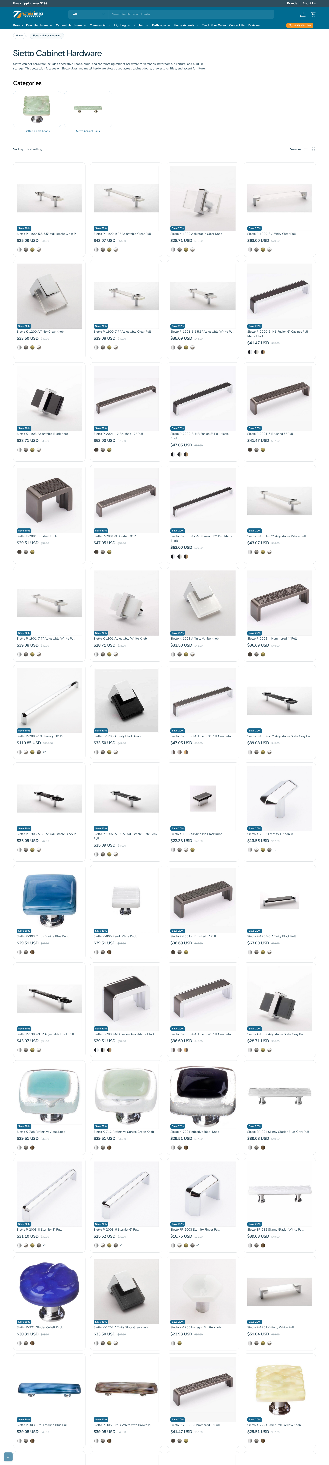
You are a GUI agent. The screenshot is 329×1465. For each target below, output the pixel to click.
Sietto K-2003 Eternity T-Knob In (270, 834)
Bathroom (159, 25)
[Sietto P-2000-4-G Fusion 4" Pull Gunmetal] (203, 998)
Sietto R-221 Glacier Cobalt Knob (40, 1327)
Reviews (254, 25)
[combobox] (171, 14)
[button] (313, 14)
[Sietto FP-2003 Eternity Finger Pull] (203, 1194)
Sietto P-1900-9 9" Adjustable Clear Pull (122, 234)
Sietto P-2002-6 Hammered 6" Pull (195, 1425)
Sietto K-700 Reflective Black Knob (194, 1132)
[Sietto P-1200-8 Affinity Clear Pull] (279, 198)
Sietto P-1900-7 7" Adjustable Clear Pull (122, 332)
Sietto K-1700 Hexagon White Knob (195, 1327)
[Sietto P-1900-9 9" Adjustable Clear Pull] (126, 198)
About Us (309, 3)
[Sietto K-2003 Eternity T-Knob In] (279, 798)
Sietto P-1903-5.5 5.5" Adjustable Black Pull (48, 834)
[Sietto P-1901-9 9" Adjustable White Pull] (279, 500)
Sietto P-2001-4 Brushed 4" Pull (193, 936)
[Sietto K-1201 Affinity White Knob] (203, 603)
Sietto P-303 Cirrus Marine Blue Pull (42, 1425)
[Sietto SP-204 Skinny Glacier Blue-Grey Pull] (279, 1096)
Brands (292, 3)
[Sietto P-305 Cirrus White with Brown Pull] (126, 1389)
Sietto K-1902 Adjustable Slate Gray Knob (276, 1034)
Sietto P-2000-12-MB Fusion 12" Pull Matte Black (201, 538)
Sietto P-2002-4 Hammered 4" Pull (272, 639)
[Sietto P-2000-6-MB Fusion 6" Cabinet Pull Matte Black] (279, 296)
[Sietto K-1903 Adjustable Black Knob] (49, 398)
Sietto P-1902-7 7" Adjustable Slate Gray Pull (279, 736)
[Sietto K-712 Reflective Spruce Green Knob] (126, 1096)
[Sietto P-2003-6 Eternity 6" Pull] (126, 1194)
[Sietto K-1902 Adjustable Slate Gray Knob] (279, 998)
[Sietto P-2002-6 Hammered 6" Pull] (203, 1389)
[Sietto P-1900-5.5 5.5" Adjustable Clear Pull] (49, 198)
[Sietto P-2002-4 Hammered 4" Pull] (279, 603)
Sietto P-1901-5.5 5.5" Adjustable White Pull (202, 332)
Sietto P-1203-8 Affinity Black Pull (271, 936)
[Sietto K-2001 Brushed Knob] (49, 500)
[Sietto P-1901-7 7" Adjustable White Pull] (49, 603)
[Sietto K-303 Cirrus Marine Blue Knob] (49, 900)
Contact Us (237, 25)
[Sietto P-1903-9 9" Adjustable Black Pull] (49, 998)
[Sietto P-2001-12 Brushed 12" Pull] (126, 398)
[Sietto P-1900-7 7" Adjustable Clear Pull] (126, 296)
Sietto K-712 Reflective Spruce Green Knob (124, 1132)
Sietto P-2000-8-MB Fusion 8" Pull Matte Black (199, 436)
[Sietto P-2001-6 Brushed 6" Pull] (279, 398)
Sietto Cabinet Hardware (47, 35)
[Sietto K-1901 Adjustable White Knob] (126, 603)
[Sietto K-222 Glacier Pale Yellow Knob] (279, 1389)
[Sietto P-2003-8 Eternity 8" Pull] (49, 1194)
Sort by (18, 149)
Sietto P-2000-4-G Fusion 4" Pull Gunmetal (201, 1034)
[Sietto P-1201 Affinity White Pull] (279, 1291)
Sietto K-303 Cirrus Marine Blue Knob (43, 936)
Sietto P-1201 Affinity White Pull (270, 1327)
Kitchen (139, 25)
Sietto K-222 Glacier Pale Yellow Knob (274, 1425)
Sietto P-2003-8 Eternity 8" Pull (39, 1230)
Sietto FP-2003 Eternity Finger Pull (195, 1230)
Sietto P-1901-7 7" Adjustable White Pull (46, 639)
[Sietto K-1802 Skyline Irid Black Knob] (203, 798)
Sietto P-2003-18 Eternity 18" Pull (41, 736)
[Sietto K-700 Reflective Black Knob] (203, 1096)
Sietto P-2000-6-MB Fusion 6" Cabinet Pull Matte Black (277, 334)
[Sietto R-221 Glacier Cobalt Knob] (49, 1291)
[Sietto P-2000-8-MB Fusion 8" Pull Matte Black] (203, 398)
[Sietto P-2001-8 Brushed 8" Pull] (126, 500)
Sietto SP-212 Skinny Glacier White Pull (275, 1230)
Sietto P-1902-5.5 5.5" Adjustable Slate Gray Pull (125, 836)
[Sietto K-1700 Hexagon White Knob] (203, 1291)
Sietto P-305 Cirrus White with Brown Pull (123, 1425)
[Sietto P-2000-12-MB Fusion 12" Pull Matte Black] (203, 500)
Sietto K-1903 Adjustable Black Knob (43, 434)
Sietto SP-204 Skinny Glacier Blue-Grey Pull (278, 1132)
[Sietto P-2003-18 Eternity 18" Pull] (49, 700)
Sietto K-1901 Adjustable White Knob (120, 639)
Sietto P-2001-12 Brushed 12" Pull (118, 434)
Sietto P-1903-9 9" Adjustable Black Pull (45, 1034)
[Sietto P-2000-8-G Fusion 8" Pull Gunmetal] (203, 700)
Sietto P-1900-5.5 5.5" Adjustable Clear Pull (48, 234)
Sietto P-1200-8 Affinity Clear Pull (271, 234)
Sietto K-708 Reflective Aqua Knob (41, 1132)
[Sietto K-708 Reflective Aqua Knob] (49, 1096)
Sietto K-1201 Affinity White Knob (194, 639)
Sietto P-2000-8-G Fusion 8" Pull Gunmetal (201, 736)
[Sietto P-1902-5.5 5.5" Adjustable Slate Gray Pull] (126, 798)
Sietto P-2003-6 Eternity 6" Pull (116, 1230)
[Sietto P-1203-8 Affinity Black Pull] (279, 900)
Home (19, 35)
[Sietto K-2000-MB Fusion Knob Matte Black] (126, 998)
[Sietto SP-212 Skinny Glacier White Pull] (279, 1194)
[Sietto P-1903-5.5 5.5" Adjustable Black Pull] (49, 798)
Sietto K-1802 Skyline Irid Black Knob (196, 834)
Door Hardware (37, 25)
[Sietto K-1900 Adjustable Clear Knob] (203, 198)
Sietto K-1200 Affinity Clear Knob (40, 332)
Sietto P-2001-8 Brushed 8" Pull (116, 536)
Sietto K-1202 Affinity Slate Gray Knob (121, 1327)
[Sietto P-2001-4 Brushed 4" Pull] (203, 900)
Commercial (98, 25)
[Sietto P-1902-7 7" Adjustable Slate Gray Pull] (279, 700)
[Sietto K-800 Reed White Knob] (126, 900)
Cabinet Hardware (69, 25)
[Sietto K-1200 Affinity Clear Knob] (49, 296)
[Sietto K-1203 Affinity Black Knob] (126, 700)
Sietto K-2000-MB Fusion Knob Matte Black (124, 1034)
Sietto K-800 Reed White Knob (115, 936)
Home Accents (184, 25)
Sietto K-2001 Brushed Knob (37, 536)
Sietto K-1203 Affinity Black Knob (117, 736)
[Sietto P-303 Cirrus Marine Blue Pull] (49, 1389)
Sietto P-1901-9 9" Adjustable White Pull (276, 536)
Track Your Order (214, 25)
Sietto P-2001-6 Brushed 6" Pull (270, 434)
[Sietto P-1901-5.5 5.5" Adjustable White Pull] (203, 296)
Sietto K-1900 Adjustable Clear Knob (196, 234)
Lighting (120, 25)
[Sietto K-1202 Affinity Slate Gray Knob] (126, 1291)
